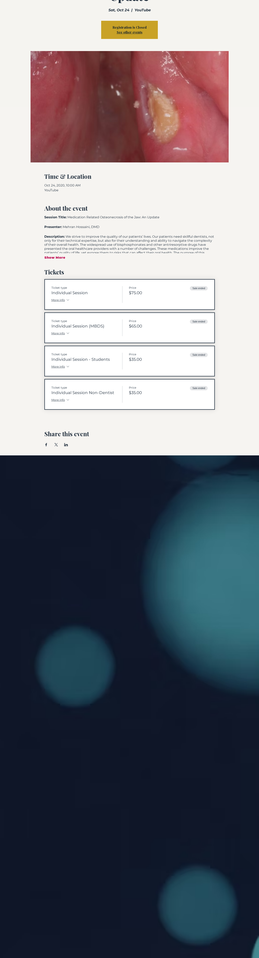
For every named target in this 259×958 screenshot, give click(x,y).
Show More (54, 257)
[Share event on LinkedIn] (66, 444)
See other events (129, 32)
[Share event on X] (56, 444)
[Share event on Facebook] (46, 444)
